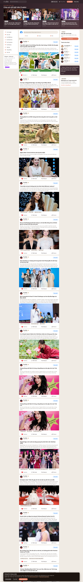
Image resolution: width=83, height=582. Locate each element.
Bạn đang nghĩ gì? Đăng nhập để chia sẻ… (32, 32)
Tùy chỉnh (15, 579)
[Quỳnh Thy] (62, 58)
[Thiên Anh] (62, 61)
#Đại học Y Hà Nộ (52, 469)
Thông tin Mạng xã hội (8, 60)
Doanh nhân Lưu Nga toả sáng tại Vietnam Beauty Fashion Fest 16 (37, 516)
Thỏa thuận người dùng (8, 59)
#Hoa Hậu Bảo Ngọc (34, 323)
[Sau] (78, 6)
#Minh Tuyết (41, 250)
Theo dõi (55, 42)
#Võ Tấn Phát (29, 431)
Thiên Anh (66, 60)
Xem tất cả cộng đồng (65, 85)
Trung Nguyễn (67, 45)
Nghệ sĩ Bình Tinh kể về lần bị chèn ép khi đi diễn (32, 152)
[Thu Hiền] (21, 42)
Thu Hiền (25, 41)
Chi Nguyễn (66, 54)
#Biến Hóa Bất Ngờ (24, 212)
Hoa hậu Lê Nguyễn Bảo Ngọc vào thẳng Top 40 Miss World (35, 82)
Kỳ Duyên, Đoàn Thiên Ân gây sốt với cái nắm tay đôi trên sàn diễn (37, 479)
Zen (65, 48)
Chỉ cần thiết (8, 579)
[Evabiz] (6, 2)
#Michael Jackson (38, 212)
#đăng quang (31, 469)
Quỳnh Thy (66, 57)
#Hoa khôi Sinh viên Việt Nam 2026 (41, 469)
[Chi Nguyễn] (62, 55)
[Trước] (76, 6)
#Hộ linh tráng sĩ (34, 250)
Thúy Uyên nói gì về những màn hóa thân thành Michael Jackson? (37, 186)
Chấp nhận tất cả (23, 579)
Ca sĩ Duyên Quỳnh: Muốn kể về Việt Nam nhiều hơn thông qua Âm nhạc (38, 334)
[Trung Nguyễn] (62, 46)
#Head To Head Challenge (25, 323)
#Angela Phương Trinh (37, 431)
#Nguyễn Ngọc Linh (24, 469)
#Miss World (42, 323)
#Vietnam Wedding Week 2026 (26, 505)
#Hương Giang (23, 431)
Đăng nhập (76, 1)
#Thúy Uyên (31, 212)
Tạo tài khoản (70, 38)
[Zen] (62, 49)
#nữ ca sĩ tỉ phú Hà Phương (25, 250)
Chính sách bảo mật (33, 576)
